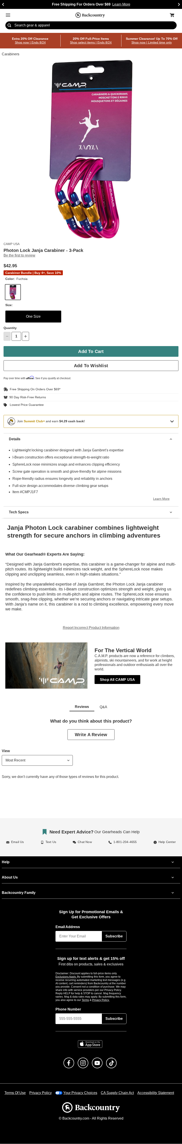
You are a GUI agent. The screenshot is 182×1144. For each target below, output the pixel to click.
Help (6, 862)
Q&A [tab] (103, 707)
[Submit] (9, 25)
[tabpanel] (91, 752)
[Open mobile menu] (8, 15)
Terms (91, 1000)
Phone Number (68, 1009)
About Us (9, 877)
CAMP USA (11, 244)
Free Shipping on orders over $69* (33, 389)
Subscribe (114, 936)
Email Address (67, 927)
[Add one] (25, 336)
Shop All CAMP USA (117, 679)
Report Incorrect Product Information (91, 628)
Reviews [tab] (82, 706)
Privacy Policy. (106, 1000)
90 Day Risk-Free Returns (26, 397)
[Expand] (172, 421)
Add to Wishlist (91, 366)
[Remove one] (7, 336)
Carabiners (10, 54)
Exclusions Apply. (66, 977)
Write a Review (91, 734)
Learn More (162, 499)
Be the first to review (19, 255)
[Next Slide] (179, 4)
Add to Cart (91, 351)
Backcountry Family (19, 892)
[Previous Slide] (3, 4)
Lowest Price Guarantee (26, 405)
